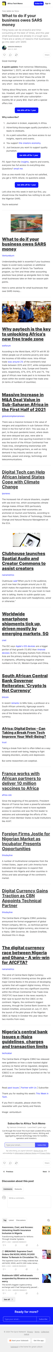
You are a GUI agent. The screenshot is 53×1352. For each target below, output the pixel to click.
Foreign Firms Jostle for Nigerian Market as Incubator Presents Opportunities (26, 841)
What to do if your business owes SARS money (24, 244)
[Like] (4, 54)
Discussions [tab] (21, 1220)
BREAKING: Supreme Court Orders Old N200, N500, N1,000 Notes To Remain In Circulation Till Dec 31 (20, 1254)
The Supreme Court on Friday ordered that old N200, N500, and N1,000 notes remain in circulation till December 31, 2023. (20, 1261)
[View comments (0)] (10, 54)
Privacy (30, 1332)
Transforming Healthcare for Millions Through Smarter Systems (17, 1237)
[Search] (48, 1220)
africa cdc (7, 795)
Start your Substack (20, 1340)
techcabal (7, 1053)
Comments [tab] (7, 1189)
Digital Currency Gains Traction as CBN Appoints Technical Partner (25, 898)
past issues (13, 1087)
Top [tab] (4, 1220)
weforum (6, 345)
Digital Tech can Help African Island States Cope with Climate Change (23, 479)
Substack (14, 1347)
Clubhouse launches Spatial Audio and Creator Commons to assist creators (24, 561)
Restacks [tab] (18, 1189)
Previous (9, 1171)
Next (45, 1171)
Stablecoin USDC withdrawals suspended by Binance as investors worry (20, 1278)
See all (7, 1299)
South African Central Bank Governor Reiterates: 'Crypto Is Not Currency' (25, 683)
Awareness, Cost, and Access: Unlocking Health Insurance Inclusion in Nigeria (17, 1230)
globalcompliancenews (13, 416)
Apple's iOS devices (25, 646)
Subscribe (39, 3)
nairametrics (8, 575)
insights (25, 162)
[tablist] (12, 1189)
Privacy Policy (45, 1153)
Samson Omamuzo (15, 47)
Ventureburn (8, 255)
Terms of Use (38, 1151)
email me (18, 168)
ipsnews (6, 493)
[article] (26, 1236)
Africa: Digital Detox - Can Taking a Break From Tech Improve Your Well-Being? (24, 732)
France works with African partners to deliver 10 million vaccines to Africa (21, 781)
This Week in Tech (10, 11)
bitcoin (5, 697)
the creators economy (29, 143)
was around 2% (15, 362)
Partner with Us (28, 1087)
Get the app (39, 1340)
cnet (4, 640)
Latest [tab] (11, 1220)
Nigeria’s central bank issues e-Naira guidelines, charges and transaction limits (25, 1039)
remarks (15, 703)
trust (4, 742)
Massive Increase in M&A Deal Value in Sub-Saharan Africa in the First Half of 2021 (25, 402)
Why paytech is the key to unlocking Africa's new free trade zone (26, 333)
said (15, 581)
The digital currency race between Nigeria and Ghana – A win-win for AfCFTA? (26, 955)
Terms (37, 1332)
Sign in (48, 3)
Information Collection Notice (26, 1153)
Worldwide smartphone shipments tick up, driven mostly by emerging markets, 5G (25, 623)
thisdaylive (7, 855)
